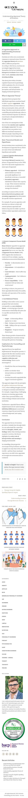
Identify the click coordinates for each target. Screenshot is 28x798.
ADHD (3, 582)
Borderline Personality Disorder (12, 596)
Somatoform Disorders (9, 650)
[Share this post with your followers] (20, 479)
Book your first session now (14, 469)
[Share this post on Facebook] (17, 479)
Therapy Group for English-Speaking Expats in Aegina (11, 491)
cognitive (10, 103)
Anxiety (4, 585)
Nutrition (5, 630)
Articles (9, 22)
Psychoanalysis (7, 644)
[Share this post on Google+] (22, 479)
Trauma (4, 668)
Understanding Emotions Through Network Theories (16, 499)
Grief (3, 620)
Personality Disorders (9, 637)
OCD (3, 633)
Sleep (3, 647)
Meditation (5, 626)
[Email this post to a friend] (25, 479)
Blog (3, 592)
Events (4, 616)
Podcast (4, 640)
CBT (3, 599)
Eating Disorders (7, 609)
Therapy (19, 22)
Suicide (4, 654)
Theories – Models (7, 657)
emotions (20, 61)
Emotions (14, 22)
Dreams (4, 606)
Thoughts (5, 664)
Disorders (5, 602)
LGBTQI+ (4, 623)
